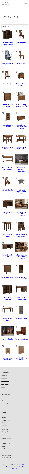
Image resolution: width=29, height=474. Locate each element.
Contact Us (4, 412)
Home (3, 398)
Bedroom (4, 375)
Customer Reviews (6, 404)
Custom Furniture (6, 407)
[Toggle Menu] (25, 3)
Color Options (5, 409)
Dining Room (5, 381)
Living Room (4, 384)
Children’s (4, 378)
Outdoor (3, 390)
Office (3, 387)
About (3, 401)
